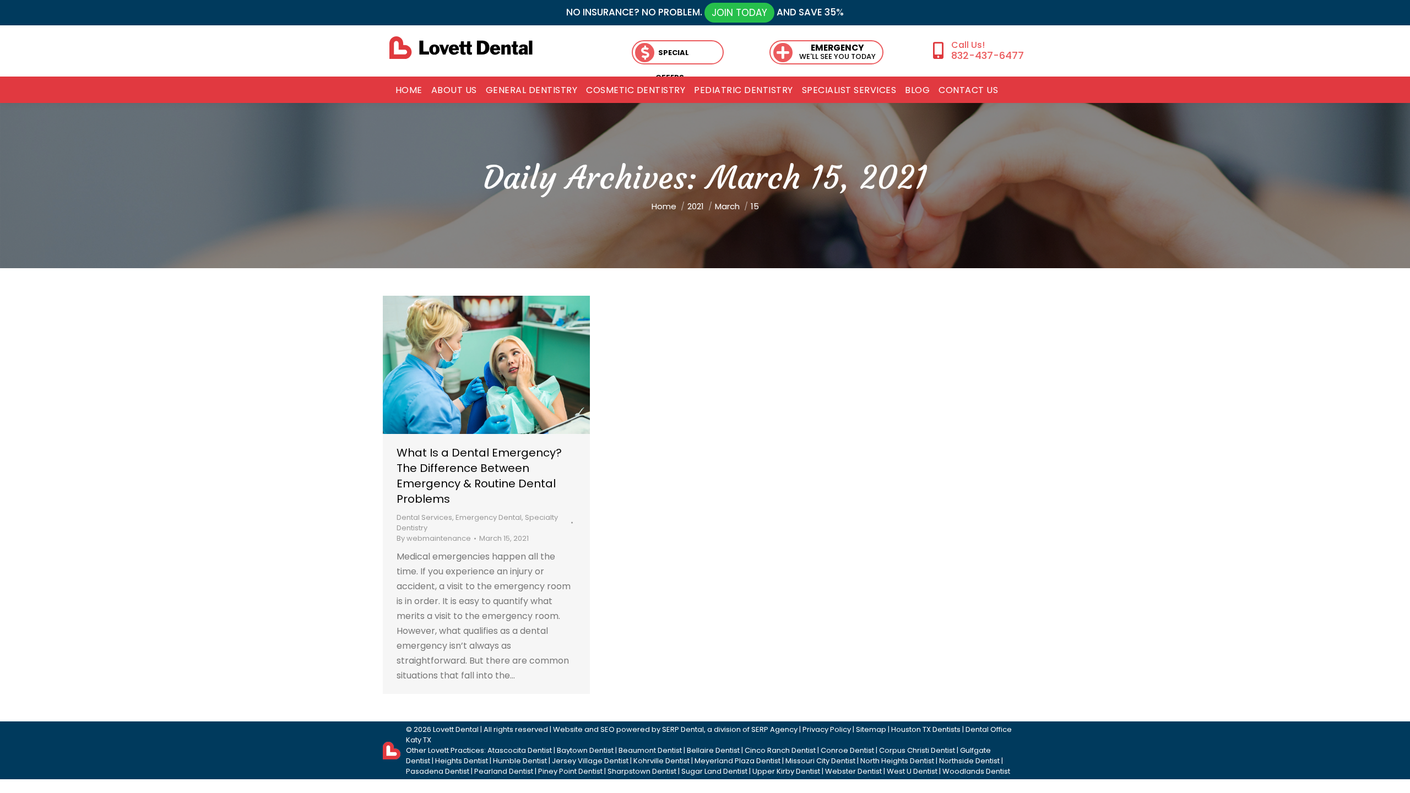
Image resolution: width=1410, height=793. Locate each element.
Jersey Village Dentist (590, 761)
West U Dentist (912, 771)
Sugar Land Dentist (714, 771)
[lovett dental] (461, 47)
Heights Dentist (461, 761)
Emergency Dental (488, 517)
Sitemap (871, 729)
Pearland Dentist (503, 771)
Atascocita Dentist (519, 750)
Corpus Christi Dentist (917, 750)
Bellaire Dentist (713, 750)
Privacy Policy (826, 729)
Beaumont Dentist (650, 750)
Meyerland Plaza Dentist (737, 761)
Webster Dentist (853, 771)
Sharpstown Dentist (642, 771)
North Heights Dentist (897, 761)
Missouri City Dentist (820, 761)
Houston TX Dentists (926, 729)
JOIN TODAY (739, 12)
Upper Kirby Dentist (786, 771)
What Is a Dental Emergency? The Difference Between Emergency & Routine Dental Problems (479, 476)
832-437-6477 (987, 55)
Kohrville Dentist (661, 761)
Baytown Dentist (585, 750)
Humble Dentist (520, 761)
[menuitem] (408, 90)
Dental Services (424, 517)
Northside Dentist (969, 761)
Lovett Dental (456, 729)
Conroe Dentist (847, 750)
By (434, 538)
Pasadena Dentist (437, 771)
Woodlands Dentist (976, 771)
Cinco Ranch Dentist (780, 750)
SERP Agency (774, 729)
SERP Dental (683, 729)
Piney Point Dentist (570, 771)
